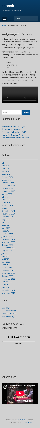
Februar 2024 (7, 233)
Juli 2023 (5, 253)
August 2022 (7, 281)
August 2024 (7, 219)
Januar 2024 (7, 236)
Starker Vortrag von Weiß (12, 135)
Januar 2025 (7, 208)
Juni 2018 (5, 287)
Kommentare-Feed (9, 313)
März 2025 (6, 202)
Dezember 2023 (8, 239)
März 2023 (6, 265)
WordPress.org (8, 316)
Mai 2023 (5, 259)
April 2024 (6, 228)
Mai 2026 (5, 168)
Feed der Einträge (9, 310)
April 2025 (6, 199)
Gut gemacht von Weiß (11, 129)
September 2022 (8, 279)
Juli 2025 (5, 197)
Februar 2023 (7, 267)
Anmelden (6, 308)
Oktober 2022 (7, 276)
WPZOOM (28, 422)
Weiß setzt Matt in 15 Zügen (13, 126)
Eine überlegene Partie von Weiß (15, 137)
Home (4, 26)
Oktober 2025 (7, 188)
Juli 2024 (5, 222)
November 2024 (8, 214)
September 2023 (8, 248)
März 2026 (6, 174)
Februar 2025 (7, 205)
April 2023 (6, 262)
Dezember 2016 (8, 290)
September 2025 (8, 191)
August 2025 (7, 194)
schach (8, 5)
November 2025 (8, 185)
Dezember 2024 (8, 211)
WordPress (21, 420)
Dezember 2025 (8, 183)
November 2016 (8, 293)
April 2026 (6, 171)
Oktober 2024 (7, 216)
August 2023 (7, 250)
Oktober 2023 (7, 245)
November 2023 (8, 242)
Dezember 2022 (8, 270)
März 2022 (6, 284)
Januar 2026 (7, 180)
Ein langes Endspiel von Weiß (14, 132)
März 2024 (6, 231)
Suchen (35, 18)
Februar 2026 (7, 177)
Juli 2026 (5, 163)
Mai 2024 (5, 225)
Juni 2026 (5, 166)
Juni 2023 (5, 256)
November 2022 (8, 273)
